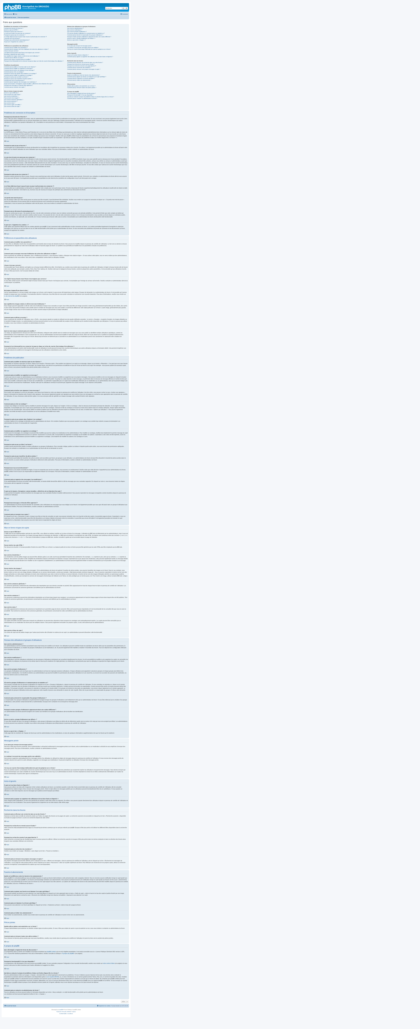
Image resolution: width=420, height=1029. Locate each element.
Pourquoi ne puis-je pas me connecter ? (14, 35)
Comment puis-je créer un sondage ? (14, 72)
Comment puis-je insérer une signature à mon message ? (19, 70)
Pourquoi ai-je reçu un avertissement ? (14, 80)
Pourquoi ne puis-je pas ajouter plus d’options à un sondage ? (20, 73)
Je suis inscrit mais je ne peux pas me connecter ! (17, 33)
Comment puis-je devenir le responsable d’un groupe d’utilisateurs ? (85, 35)
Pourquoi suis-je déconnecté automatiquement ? (17, 40)
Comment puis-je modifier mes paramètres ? (16, 47)
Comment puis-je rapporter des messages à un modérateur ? (20, 82)
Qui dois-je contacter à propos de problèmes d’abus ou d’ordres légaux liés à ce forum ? (90, 96)
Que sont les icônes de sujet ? (12, 106)
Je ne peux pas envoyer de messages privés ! (79, 45)
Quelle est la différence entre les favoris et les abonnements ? (83, 75)
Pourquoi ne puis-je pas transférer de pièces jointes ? (18, 78)
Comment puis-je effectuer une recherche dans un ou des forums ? (85, 62)
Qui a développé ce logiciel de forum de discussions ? (81, 93)
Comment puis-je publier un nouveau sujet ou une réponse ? (20, 66)
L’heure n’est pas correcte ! (11, 50)
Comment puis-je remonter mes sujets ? (14, 87)
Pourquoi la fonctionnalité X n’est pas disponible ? (80, 95)
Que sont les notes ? (9, 103)
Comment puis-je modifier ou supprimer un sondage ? (18, 75)
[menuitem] (15, 14)
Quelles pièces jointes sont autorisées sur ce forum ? (81, 86)
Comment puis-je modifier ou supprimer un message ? (18, 68)
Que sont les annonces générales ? (13, 99)
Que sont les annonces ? (11, 101)
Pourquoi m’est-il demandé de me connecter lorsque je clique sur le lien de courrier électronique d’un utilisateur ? (33, 61)
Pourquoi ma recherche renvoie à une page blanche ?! (81, 66)
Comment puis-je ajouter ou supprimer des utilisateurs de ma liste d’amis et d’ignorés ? (90, 56)
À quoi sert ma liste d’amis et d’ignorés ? (77, 55)
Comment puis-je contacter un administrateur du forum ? (82, 98)
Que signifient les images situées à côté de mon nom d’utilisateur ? (21, 56)
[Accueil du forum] (13, 7)
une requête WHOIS (53, 977)
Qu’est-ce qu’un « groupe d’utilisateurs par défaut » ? (81, 38)
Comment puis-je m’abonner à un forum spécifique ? (81, 78)
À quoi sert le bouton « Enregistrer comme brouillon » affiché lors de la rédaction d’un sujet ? (28, 83)
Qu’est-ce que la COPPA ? (11, 30)
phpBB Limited (51, 951)
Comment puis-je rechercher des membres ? (79, 67)
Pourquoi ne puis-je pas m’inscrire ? (13, 31)
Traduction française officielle (63, 1011)
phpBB (61, 1009)
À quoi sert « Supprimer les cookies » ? (14, 41)
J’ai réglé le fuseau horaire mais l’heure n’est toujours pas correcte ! (22, 52)
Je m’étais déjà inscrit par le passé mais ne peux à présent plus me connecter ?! (25, 36)
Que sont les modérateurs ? (74, 30)
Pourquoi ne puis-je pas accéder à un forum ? (16, 77)
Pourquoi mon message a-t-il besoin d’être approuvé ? (18, 85)
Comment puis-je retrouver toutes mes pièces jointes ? (81, 87)
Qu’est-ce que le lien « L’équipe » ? (76, 40)
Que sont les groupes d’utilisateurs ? (77, 31)
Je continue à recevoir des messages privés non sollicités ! (83, 47)
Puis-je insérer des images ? (11, 98)
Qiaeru (74, 1011)
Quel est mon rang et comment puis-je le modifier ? (17, 59)
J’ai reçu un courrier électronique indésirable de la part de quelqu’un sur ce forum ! (89, 49)
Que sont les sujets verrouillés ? (12, 104)
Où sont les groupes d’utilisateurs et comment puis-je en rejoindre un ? (86, 33)
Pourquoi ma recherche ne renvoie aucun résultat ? (80, 64)
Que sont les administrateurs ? (75, 28)
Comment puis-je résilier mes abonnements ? (79, 80)
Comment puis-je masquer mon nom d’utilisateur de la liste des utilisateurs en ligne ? (26, 49)
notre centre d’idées (109, 963)
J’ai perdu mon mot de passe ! (12, 38)
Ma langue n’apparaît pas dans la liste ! (14, 54)
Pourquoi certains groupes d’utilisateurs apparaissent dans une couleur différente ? (89, 36)
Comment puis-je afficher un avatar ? (14, 57)
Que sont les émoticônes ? (11, 96)
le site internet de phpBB (11, 296)
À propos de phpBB (68, 953)
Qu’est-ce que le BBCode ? (11, 92)
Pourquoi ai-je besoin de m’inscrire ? (13, 28)
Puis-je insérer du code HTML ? (12, 94)
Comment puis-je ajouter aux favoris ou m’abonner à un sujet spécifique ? (86, 76)
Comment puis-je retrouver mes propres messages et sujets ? (83, 69)
